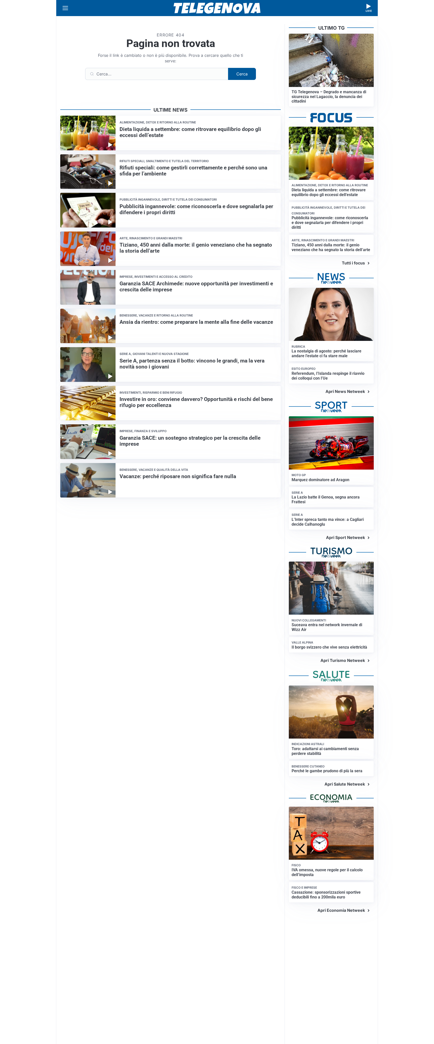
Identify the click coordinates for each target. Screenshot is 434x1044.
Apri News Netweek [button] (345, 391)
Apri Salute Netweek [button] (344, 784)
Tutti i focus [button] (353, 262)
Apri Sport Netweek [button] (345, 537)
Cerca (242, 73)
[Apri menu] (65, 8)
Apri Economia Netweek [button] (341, 910)
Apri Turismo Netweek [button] (342, 660)
